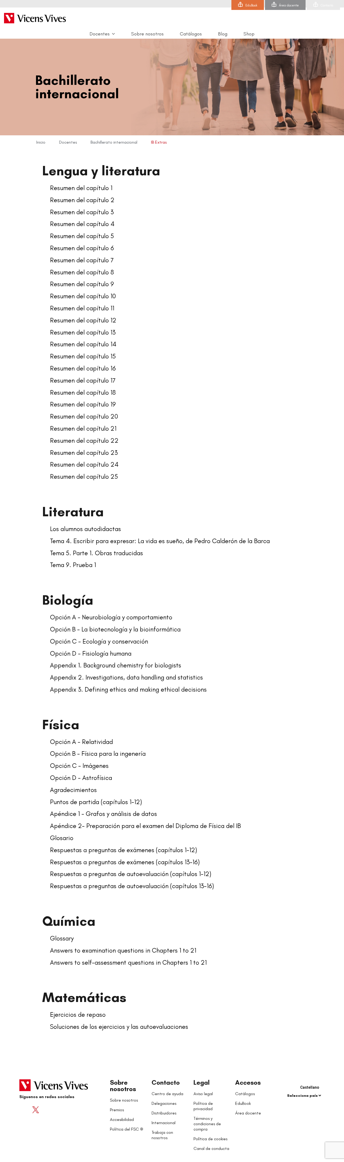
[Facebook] (24, 1110)
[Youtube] (46, 1110)
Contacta (327, 5)
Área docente (289, 5)
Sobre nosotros (123, 1086)
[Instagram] (57, 1110)
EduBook (251, 5)
